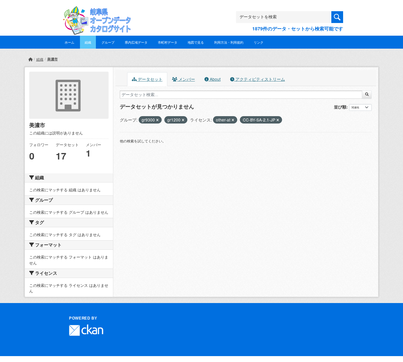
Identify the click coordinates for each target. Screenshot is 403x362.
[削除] (157, 120)
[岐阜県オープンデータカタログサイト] (95, 11)
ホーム (69, 42)
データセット (150, 79)
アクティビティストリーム (259, 79)
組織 (88, 42)
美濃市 (52, 59)
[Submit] (367, 94)
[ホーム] (30, 59)
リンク (258, 42)
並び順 (340, 107)
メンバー (186, 79)
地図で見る (196, 42)
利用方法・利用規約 (228, 42)
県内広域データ (136, 42)
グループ (107, 42)
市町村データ (167, 42)
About (215, 79)
